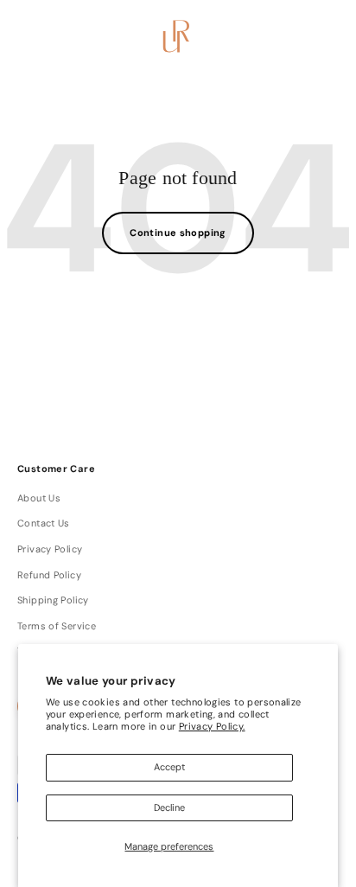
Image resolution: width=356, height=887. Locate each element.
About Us (38, 498)
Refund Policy (49, 575)
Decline (169, 807)
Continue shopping (178, 233)
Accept (169, 767)
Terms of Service (56, 626)
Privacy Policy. (212, 726)
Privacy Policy (49, 549)
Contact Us (43, 523)
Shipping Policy (53, 600)
